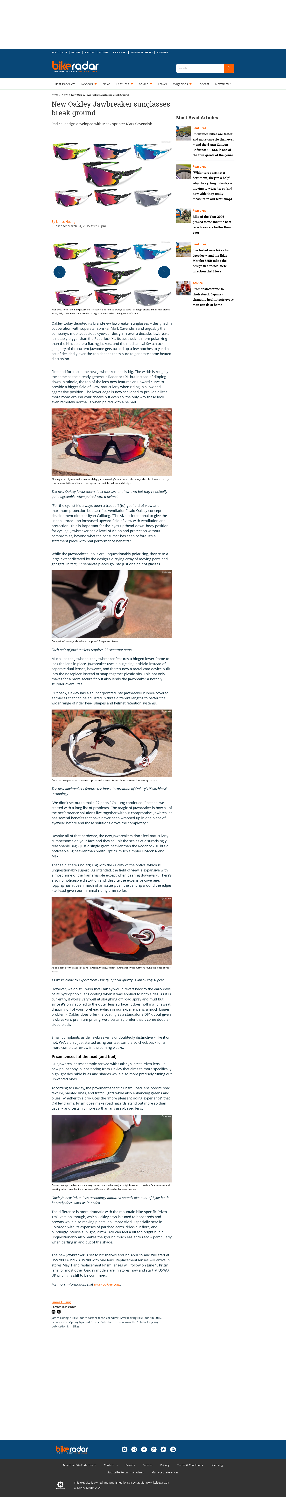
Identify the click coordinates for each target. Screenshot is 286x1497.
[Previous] (60, 272)
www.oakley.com (107, 1284)
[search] (229, 68)
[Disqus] (115, 1390)
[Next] (164, 272)
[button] (112, 277)
